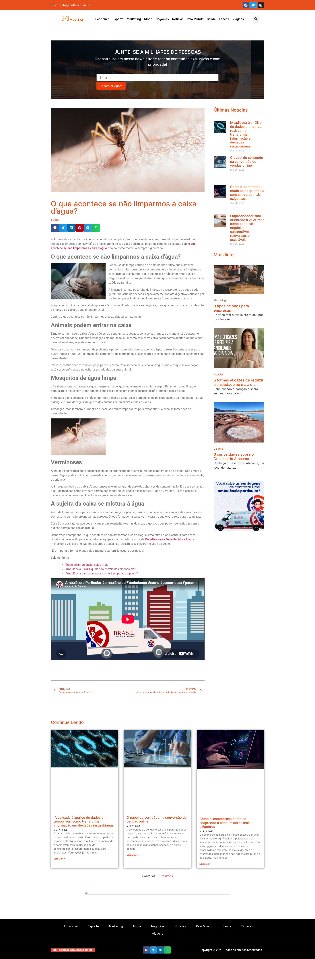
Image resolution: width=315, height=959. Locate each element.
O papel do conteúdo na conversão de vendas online (246, 161)
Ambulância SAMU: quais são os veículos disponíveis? (100, 569)
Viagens (238, 18)
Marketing (134, 18)
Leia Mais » (60, 858)
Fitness (224, 18)
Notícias (178, 18)
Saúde (211, 18)
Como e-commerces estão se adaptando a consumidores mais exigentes (247, 192)
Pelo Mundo (195, 18)
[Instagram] (261, 5)
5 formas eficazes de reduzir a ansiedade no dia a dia (238, 382)
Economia (102, 18)
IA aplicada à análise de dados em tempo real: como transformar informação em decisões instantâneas (246, 134)
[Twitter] (253, 5)
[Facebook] (246, 5)
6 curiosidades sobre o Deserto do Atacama (234, 456)
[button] (256, 19)
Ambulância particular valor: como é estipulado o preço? (102, 573)
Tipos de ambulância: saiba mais (86, 564)
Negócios (162, 18)
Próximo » (167, 876)
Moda (148, 18)
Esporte (117, 18)
